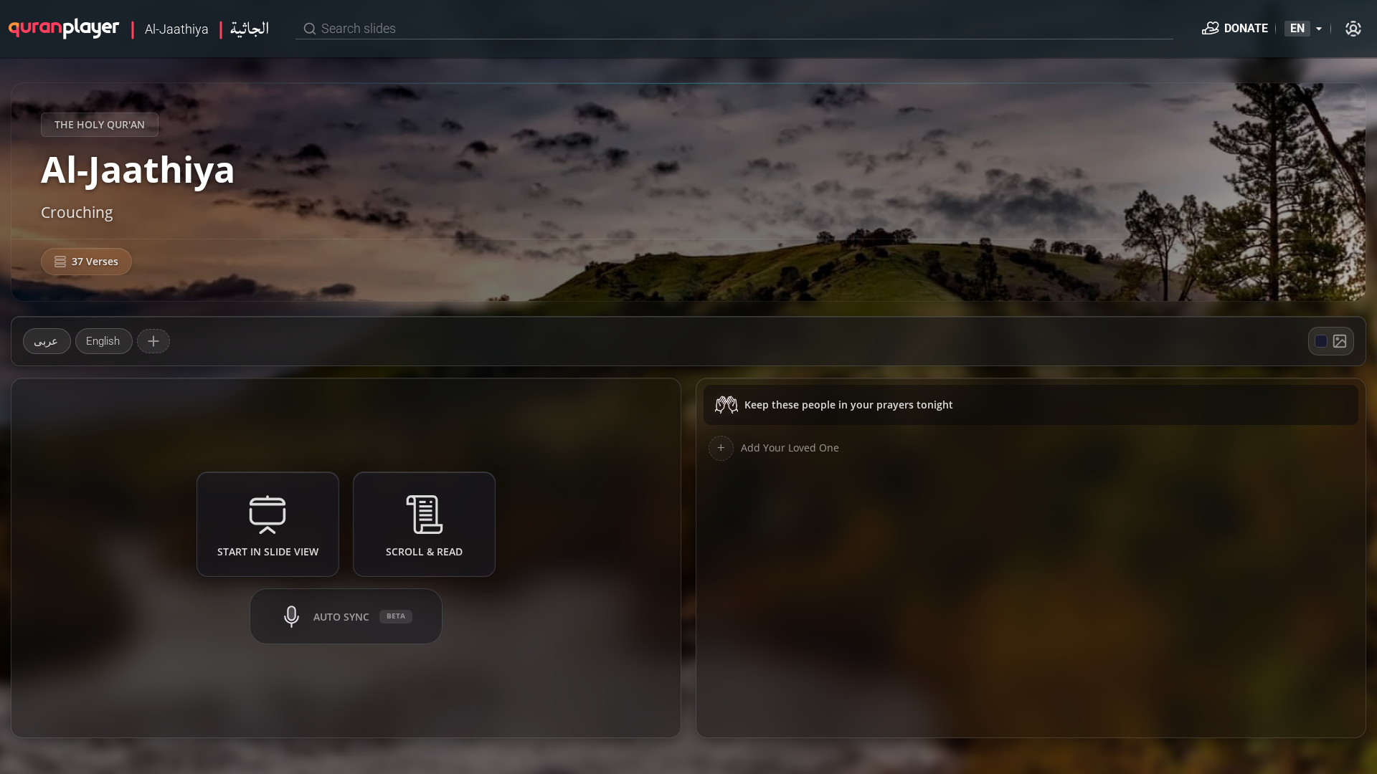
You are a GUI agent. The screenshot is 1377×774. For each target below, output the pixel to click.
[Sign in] (1353, 29)
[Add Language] (153, 341)
